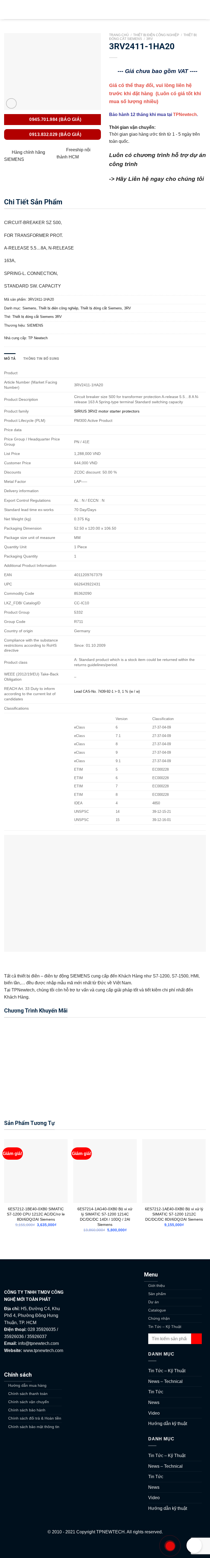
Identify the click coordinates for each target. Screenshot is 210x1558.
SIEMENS (35, 325)
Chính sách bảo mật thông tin (33, 1426)
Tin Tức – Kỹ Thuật (164, 1326)
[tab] (10, 358)
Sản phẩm (157, 1294)
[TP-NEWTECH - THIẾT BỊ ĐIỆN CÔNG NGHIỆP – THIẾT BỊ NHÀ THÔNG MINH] (105, 9)
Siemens (29, 308)
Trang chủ (119, 35)
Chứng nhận (159, 1318)
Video (154, 1413)
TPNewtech (185, 114)
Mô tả (10, 358)
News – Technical (165, 1381)
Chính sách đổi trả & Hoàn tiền (34, 1418)
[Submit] (196, 1338)
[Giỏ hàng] (203, 10)
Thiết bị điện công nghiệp (156, 35)
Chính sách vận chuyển (28, 1402)
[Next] (206, 1190)
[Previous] (4, 1190)
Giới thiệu (156, 1285)
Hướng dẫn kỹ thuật (167, 1423)
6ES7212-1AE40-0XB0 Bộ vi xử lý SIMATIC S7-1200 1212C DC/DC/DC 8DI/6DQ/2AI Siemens (174, 1214)
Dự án (153, 1302)
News (153, 1402)
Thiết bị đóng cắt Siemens (101, 308)
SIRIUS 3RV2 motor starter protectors (106, 411)
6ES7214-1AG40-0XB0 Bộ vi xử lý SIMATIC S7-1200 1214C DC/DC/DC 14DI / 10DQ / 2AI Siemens (104, 1216)
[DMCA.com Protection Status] (105, 1546)
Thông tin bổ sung (41, 358)
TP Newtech (38, 338)
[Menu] (7, 9)
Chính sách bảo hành (26, 1410)
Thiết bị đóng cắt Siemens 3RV (37, 317)
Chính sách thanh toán (28, 1393)
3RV (149, 39)
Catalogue (157, 1310)
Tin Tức (155, 1391)
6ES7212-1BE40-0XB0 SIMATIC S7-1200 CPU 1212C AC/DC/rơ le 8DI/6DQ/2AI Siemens (36, 1214)
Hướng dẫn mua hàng (27, 1385)
